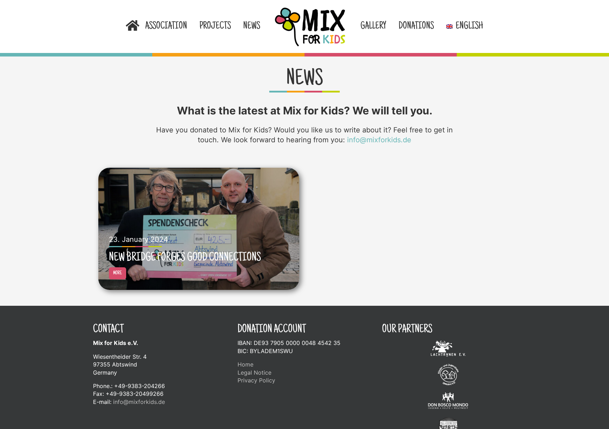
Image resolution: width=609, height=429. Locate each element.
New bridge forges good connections (185, 258)
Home (245, 364)
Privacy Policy (256, 380)
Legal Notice (254, 372)
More (117, 273)
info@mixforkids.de (379, 140)
